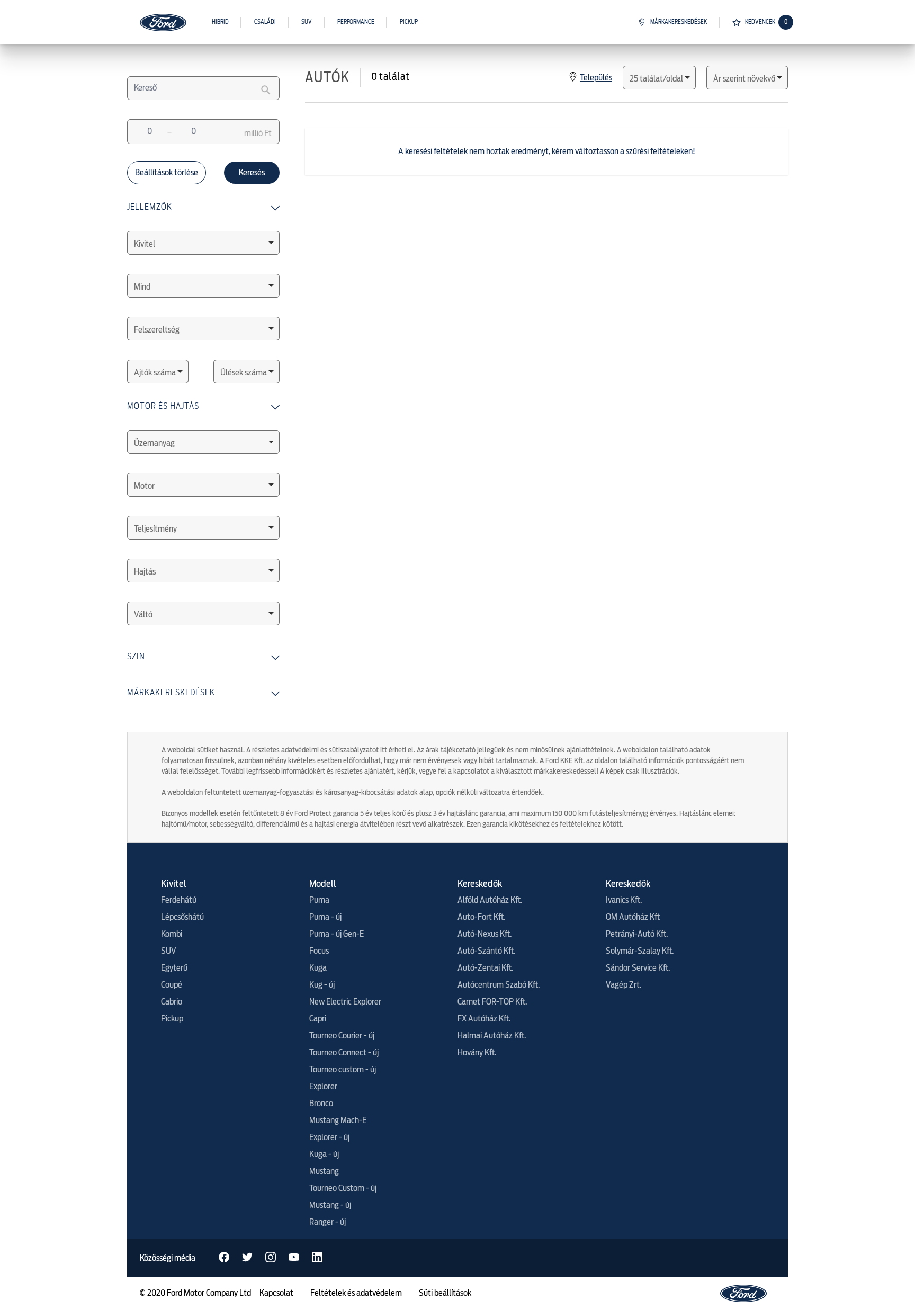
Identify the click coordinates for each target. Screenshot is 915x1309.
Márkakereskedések (678, 22)
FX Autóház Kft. (483, 1019)
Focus (319, 951)
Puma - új (325, 917)
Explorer (323, 1086)
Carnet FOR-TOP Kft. (492, 1002)
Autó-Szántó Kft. (486, 951)
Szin (136, 656)
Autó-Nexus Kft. (484, 934)
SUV (306, 22)
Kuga (318, 968)
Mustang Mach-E (337, 1120)
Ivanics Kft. (624, 900)
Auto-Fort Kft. (481, 917)
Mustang (324, 1171)
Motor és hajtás (163, 405)
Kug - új (322, 985)
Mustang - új (330, 1205)
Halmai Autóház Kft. (491, 1036)
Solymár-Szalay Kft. (640, 951)
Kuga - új (324, 1154)
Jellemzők (149, 206)
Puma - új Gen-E (336, 934)
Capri (317, 1019)
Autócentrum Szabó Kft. (498, 985)
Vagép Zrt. (623, 985)
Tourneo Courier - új (341, 1036)
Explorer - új (329, 1137)
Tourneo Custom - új (342, 1188)
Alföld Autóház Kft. (489, 900)
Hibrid (220, 22)
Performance (355, 22)
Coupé (171, 985)
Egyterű (174, 968)
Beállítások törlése (166, 172)
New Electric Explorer (345, 1002)
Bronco (321, 1103)
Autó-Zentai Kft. (485, 968)
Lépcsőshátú (182, 917)
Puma (319, 900)
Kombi (171, 934)
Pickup (409, 22)
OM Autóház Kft (633, 917)
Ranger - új (327, 1222)
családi (265, 22)
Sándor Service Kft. (638, 968)
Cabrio (171, 1002)
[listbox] (203, 243)
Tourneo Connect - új (344, 1052)
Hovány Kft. (476, 1052)
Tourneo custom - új (342, 1069)
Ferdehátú (178, 900)
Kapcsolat (276, 1293)
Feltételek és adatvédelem (356, 1293)
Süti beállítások (445, 1293)
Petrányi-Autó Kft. (637, 934)
